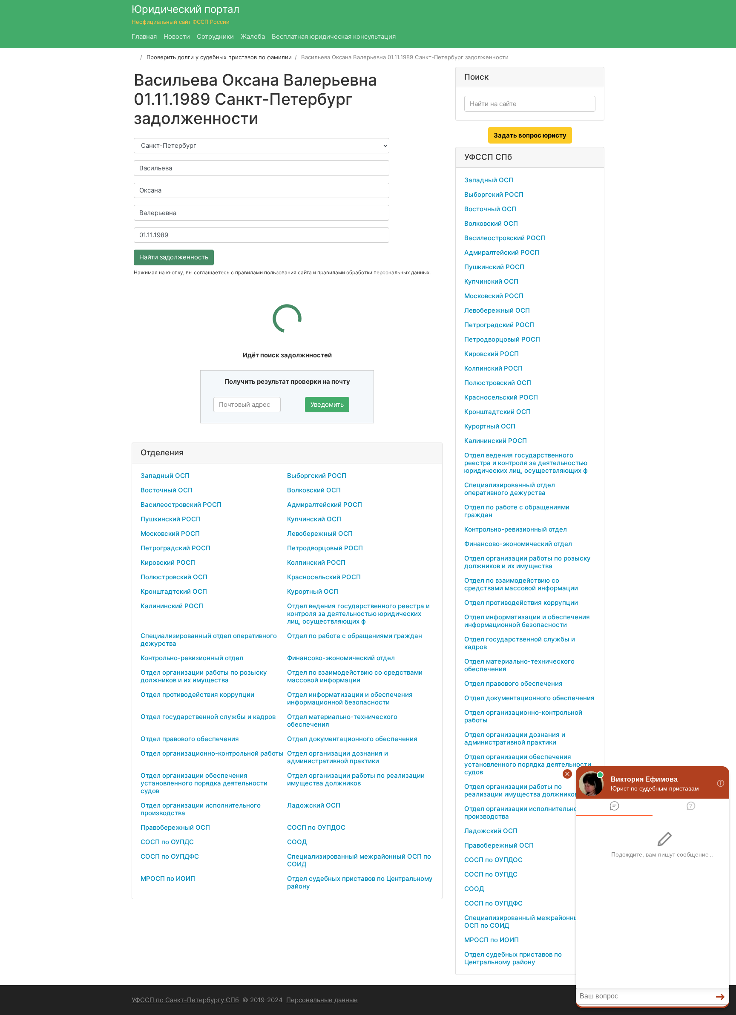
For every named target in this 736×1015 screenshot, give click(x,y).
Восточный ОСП (167, 490)
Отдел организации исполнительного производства (201, 809)
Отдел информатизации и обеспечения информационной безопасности (350, 698)
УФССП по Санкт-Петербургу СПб (185, 1000)
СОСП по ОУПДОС (316, 827)
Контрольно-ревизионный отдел (192, 658)
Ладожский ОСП (313, 805)
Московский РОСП (170, 533)
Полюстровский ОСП (174, 577)
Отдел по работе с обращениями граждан (354, 636)
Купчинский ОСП (314, 519)
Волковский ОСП (314, 490)
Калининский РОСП (172, 606)
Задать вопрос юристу (530, 135)
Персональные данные (322, 1000)
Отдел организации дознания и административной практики (337, 757)
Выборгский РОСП (316, 476)
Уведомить (327, 404)
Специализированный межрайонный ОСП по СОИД (359, 860)
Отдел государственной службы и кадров (208, 717)
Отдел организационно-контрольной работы (212, 753)
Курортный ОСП (312, 591)
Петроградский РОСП (175, 548)
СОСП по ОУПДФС (170, 856)
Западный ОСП (165, 476)
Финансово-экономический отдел (341, 658)
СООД (297, 842)
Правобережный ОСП (175, 827)
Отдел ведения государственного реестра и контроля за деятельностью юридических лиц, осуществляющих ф (358, 613)
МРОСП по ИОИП (168, 878)
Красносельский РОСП (324, 577)
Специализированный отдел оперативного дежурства (209, 639)
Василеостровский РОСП (181, 504)
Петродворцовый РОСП (325, 548)
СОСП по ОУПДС (167, 842)
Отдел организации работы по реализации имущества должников (356, 779)
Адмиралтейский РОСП (324, 504)
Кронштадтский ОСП (174, 591)
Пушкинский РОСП (171, 519)
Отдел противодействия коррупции (197, 694)
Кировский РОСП (168, 562)
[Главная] (134, 57)
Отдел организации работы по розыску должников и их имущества (204, 676)
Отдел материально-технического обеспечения (342, 720)
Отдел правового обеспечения (190, 739)
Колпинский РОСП (316, 562)
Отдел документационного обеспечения (352, 739)
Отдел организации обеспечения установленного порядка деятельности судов (204, 783)
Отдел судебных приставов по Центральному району (360, 882)
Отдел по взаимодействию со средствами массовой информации (355, 676)
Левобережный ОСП (320, 533)
